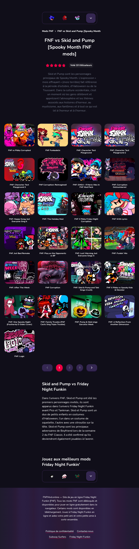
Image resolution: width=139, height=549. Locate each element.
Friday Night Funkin (80, 536)
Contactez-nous (85, 531)
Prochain (91, 367)
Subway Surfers (57, 536)
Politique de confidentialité (60, 531)
